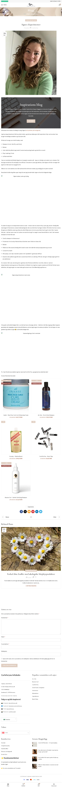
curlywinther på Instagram (33, 130)
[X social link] (25, 511)
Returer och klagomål (6, 751)
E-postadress (5, 644)
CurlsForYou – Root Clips (46, 456)
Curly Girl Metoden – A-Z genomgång (47, 742)
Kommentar (4, 617)
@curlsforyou (10, 709)
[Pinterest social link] (33, 511)
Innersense (35, 690)
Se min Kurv (4, 754)
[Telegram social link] (40, 511)
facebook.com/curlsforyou (15, 706)
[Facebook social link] (21, 511)
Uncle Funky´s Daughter (38, 687)
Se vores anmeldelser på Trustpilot (12, 768)
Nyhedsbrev (35, 693)
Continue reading (31, 585)
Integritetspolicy (5, 745)
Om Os (15, 695)
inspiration (31, 506)
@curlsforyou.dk (13, 703)
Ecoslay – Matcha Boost (15, 456)
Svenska (7, 719)
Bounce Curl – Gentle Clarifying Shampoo (16, 497)
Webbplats (4, 651)
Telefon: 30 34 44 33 (6, 683)
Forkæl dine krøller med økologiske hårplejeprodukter (31, 574)
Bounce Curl (35, 681)
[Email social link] (29, 511)
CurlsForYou (35, 684)
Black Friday (35, 699)
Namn (3, 636)
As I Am (34, 679)
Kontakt (3, 742)
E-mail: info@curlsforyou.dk (8, 686)
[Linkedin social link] (36, 511)
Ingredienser (35, 696)
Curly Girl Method (31, 20)
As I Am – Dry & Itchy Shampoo (46, 415)
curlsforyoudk (12, 711)
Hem (25, 14)
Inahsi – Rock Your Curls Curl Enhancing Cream (15, 415)
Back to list (31, 517)
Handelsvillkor (4, 748)
